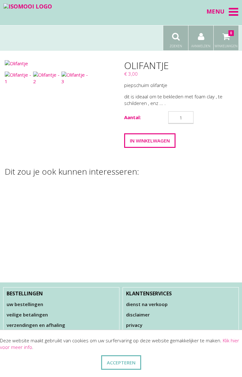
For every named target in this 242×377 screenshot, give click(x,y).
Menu (215, 11)
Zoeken (176, 46)
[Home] (27, 6)
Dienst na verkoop (147, 304)
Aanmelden (200, 46)
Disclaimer (138, 314)
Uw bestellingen (25, 304)
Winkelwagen (226, 39)
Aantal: (132, 117)
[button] (233, 11)
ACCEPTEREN (121, 362)
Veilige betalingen (27, 314)
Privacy (134, 325)
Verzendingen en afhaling (36, 325)
